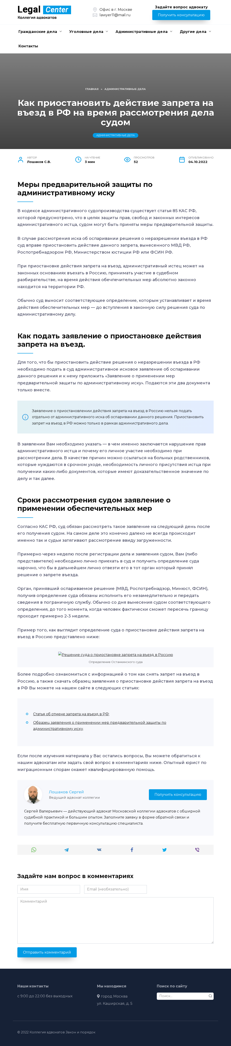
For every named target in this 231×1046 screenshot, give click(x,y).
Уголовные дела (86, 32)
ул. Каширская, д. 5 (114, 1003)
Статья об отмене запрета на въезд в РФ (71, 714)
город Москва (114, 996)
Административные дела (142, 32)
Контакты (28, 46)
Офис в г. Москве (115, 9)
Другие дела (193, 32)
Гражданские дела (37, 32)
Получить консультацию (181, 15)
